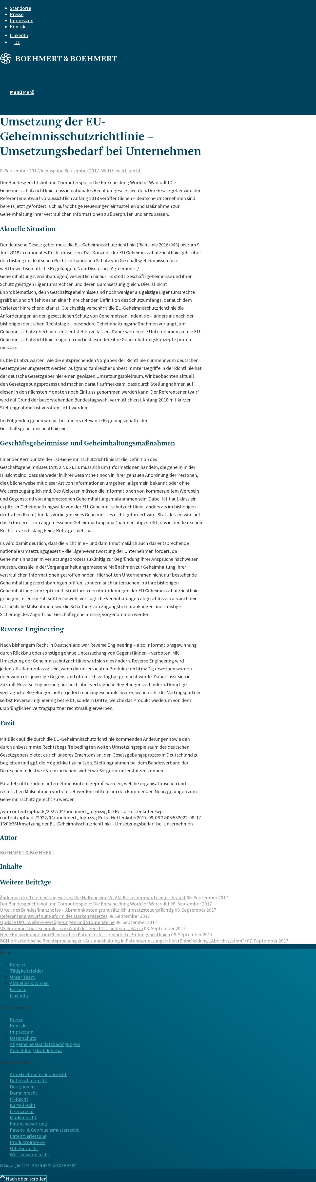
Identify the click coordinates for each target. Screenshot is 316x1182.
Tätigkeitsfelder (26, 971)
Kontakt (18, 26)
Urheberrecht (24, 1148)
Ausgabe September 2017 (72, 170)
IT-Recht (19, 1099)
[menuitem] (149, 8)
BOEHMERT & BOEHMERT (27, 852)
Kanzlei (17, 965)
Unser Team (22, 977)
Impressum (21, 20)
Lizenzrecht (22, 1111)
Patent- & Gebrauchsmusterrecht (44, 1130)
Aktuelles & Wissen (29, 983)
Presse (16, 14)
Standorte (20, 8)
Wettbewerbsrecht (121, 170)
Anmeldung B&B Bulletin (36, 1050)
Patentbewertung (28, 1124)
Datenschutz (23, 1038)
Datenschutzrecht (28, 1080)
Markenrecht (23, 1117)
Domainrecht (23, 1093)
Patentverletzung (28, 1136)
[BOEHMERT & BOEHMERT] (58, 62)
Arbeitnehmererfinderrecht (38, 1074)
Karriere (18, 989)
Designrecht (22, 1086)
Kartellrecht (23, 1105)
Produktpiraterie (27, 1142)
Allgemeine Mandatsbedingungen (45, 1044)
